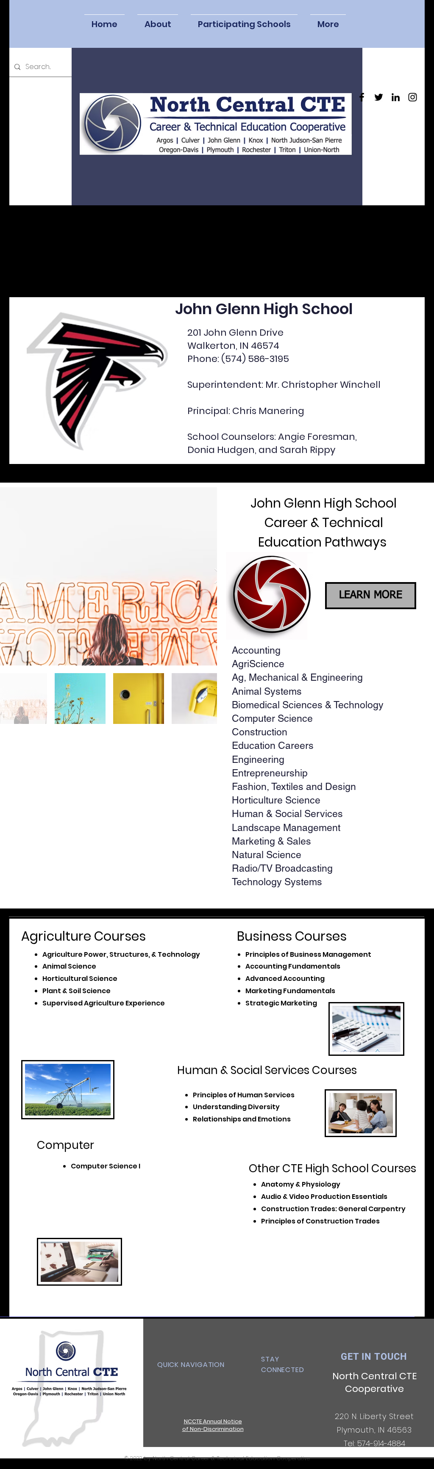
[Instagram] (412, 97)
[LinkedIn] (395, 97)
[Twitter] (378, 97)
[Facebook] (361, 97)
